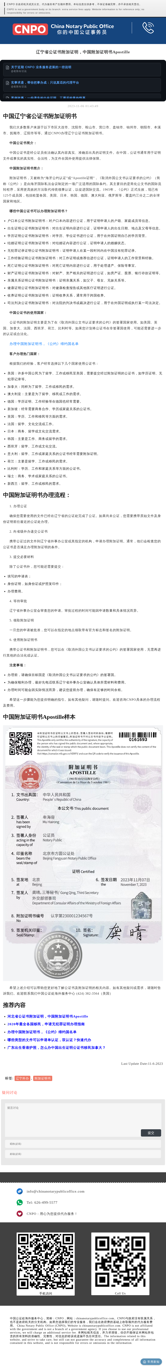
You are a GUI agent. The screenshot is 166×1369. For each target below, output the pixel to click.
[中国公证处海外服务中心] (63, 29)
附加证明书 (43, 1078)
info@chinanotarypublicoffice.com (56, 1191)
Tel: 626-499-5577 (42, 1202)
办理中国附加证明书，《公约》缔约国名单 (44, 344)
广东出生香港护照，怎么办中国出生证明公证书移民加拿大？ (56, 1048)
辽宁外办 (22, 1078)
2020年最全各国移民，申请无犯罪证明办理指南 (46, 1024)
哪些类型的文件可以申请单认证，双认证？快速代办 (49, 1040)
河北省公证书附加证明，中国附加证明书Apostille (47, 1016)
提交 (151, 1133)
